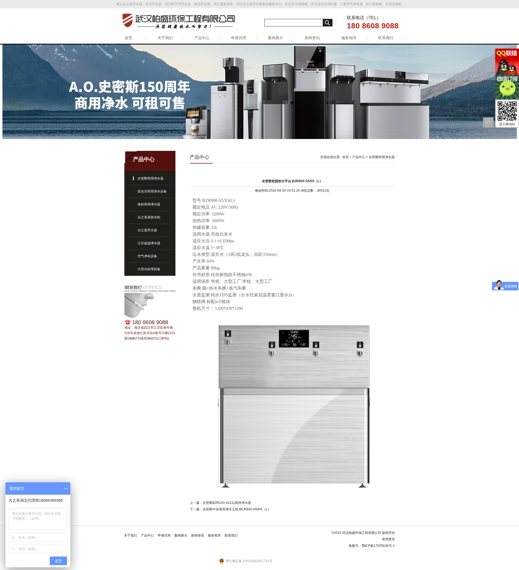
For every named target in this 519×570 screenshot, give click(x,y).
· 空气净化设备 (146, 256)
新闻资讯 (312, 38)
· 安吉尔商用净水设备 (151, 191)
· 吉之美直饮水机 (148, 217)
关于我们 (165, 38)
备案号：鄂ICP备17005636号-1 (372, 546)
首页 (128, 38)
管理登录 (388, 539)
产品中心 (201, 38)
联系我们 (385, 38)
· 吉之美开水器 (146, 230)
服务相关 (349, 38)
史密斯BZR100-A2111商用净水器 (227, 503)
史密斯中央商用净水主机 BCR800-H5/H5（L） (237, 509)
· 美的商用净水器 (148, 204)
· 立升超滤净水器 (148, 243)
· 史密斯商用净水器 (150, 178)
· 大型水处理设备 (148, 269)
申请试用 (238, 38)
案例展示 (275, 38)
